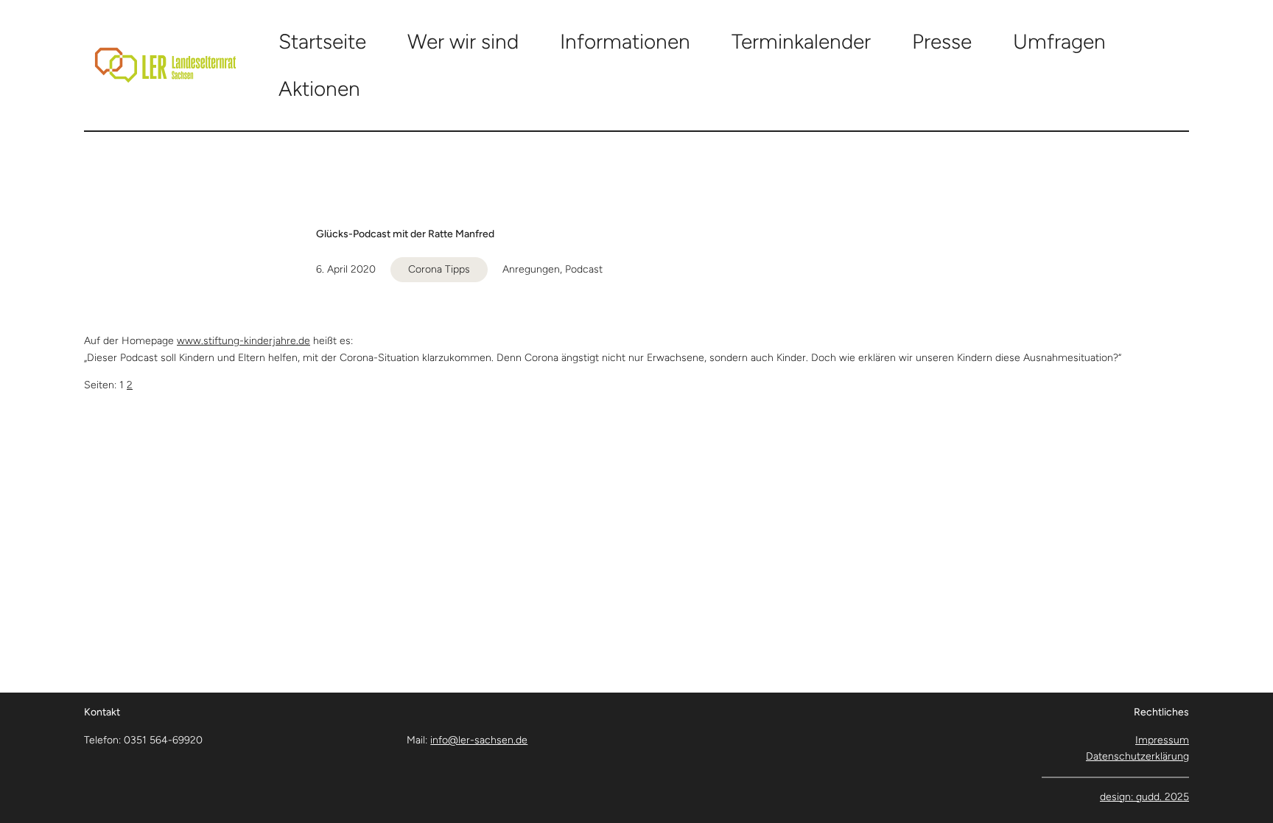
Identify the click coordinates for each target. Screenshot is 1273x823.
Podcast (584, 269)
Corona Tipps (439, 269)
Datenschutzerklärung (1137, 756)
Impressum (1162, 740)
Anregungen (531, 269)
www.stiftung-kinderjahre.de (243, 341)
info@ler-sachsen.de (478, 740)
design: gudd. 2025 (1144, 797)
